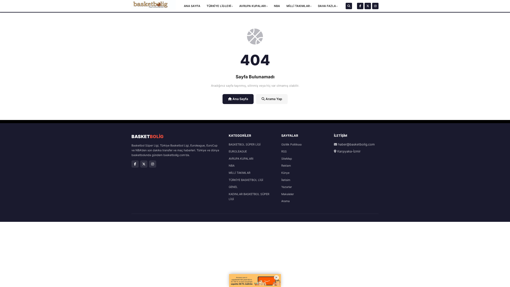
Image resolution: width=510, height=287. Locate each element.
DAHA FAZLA (327, 6)
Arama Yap (273, 99)
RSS (284, 151)
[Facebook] (360, 6)
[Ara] (349, 6)
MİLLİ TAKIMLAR (298, 6)
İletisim (285, 180)
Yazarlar (286, 187)
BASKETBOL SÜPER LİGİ (245, 144)
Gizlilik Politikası (291, 144)
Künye (285, 172)
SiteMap (286, 158)
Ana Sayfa (192, 6)
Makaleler (287, 194)
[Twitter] (368, 6)
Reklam (286, 165)
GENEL (233, 187)
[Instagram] (375, 6)
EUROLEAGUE (238, 151)
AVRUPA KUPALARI (252, 6)
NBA (277, 6)
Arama (285, 201)
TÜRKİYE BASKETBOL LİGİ (246, 180)
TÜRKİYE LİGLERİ (219, 6)
